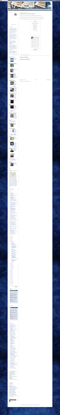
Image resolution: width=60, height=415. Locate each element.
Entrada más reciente (22, 79)
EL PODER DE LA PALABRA (12, 343)
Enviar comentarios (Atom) (26, 81)
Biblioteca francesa (12, 332)
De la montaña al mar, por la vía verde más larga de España (13, 160)
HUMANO (15, 100)
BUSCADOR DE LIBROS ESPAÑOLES (13, 330)
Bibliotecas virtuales (12, 333)
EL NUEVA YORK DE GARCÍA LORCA (13, 121)
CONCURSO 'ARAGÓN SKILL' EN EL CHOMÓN (14, 260)
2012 (11, 279)
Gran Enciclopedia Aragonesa (12, 346)
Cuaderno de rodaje (13, 73)
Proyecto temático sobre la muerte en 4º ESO (13, 113)
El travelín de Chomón (13, 134)
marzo (12, 266)
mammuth (30, 404)
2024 (11, 237)
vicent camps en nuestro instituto (13, 36)
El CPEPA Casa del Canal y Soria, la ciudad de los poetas (15, 96)
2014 (11, 277)
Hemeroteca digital (12, 347)
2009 (11, 283)
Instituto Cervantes (12, 349)
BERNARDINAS (12, 57)
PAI (10, 136)
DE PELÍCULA (12, 210)
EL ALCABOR (12, 153)
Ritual (14, 154)
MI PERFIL (15, 69)
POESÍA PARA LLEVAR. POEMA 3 (14, 250)
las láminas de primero (13, 63)
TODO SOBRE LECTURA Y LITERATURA (13, 363)
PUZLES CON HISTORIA (13, 355)
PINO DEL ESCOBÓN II (15, 164)
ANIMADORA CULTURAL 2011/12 (13, 199)
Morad (13, 28)
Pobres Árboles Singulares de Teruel (13, 80)
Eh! (10, 120)
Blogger (38, 404)
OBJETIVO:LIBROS (12, 223)
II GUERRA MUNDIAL (13, 348)
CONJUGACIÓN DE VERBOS (12, 339)
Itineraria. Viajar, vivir (13, 87)
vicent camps (14, 34)
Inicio (36, 79)
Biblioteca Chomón (12, 386)
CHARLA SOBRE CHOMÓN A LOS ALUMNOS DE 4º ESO (13, 247)
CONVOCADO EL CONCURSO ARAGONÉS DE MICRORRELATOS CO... (14, 257)
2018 (11, 272)
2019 (11, 271)
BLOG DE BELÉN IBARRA (12, 328)
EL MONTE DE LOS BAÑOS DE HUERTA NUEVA (15, 90)
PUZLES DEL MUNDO (13, 356)
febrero (12, 267)
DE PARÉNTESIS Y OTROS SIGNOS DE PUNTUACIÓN (13, 209)
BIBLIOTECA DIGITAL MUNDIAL (13, 326)
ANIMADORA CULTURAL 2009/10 (13, 197)
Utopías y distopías (12, 123)
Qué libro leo (11, 362)
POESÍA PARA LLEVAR (13, 226)
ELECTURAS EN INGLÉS (13, 212)
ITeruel (11, 162)
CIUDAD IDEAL (15, 124)
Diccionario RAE (12, 342)
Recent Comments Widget (15, 54)
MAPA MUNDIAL (12, 350)
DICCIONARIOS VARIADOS (12, 340)
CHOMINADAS (12, 203)
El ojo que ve (12, 141)
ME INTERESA (12, 222)
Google (11, 344)
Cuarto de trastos (12, 128)
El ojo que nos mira (13, 148)
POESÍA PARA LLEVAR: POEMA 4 (14, 244)
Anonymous (13, 41)
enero (12, 268)
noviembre (12, 243)
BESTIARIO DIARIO (13, 202)
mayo (12, 263)
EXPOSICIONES (12, 217)
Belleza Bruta (12, 99)
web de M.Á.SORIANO (13, 368)
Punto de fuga (12, 104)
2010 (11, 282)
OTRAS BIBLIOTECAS (13, 224)
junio (12, 262)
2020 (11, 270)
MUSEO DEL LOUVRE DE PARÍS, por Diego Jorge (15, 131)
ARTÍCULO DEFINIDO (13, 200)
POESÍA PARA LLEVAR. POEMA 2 (14, 252)
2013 (11, 278)
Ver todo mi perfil (11, 396)
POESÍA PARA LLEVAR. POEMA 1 (14, 254)
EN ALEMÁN (12, 214)
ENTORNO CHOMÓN (13, 215)
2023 (11, 238)
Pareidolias (11, 68)
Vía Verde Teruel (12, 158)
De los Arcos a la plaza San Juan (15, 150)
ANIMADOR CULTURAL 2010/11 (13, 195)
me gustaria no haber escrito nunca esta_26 (13, 46)
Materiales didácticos (12, 221)
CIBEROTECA (12, 335)
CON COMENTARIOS (13, 204)
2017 (11, 273)
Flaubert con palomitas (15, 59)
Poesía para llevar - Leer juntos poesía (13, 93)
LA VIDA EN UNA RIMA (13, 219)
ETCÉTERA (11, 216)
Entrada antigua (48, 79)
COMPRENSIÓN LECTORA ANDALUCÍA (13, 337)
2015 (11, 276)
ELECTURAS (12, 211)
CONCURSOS (12, 205)
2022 (11, 239)
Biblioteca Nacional (12, 331)
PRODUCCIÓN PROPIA (13, 228)
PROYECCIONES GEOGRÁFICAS (12, 354)
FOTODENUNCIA (12, 218)
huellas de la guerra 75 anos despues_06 (13, 52)
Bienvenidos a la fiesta (13, 334)
